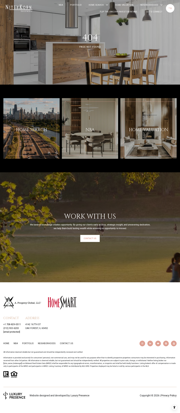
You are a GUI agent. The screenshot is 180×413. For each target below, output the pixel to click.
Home (6, 343)
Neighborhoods (149, 5)
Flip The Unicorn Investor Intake (112, 12)
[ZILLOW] (174, 343)
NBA (61, 5)
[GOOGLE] (166, 343)
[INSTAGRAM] (142, 343)
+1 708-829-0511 (12, 324)
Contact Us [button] (90, 238)
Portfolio (76, 5)
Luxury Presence (80, 395)
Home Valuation (124, 5)
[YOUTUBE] (158, 343)
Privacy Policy (169, 395)
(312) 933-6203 (11, 328)
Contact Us (66, 343)
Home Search (96, 5)
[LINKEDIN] (150, 343)
